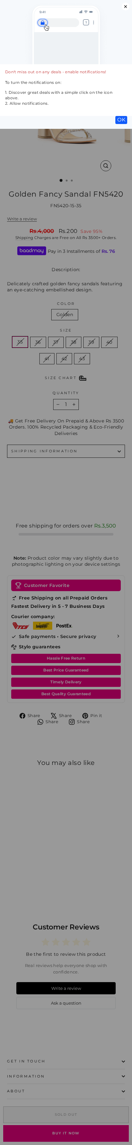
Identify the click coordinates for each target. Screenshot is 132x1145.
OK (121, 120)
